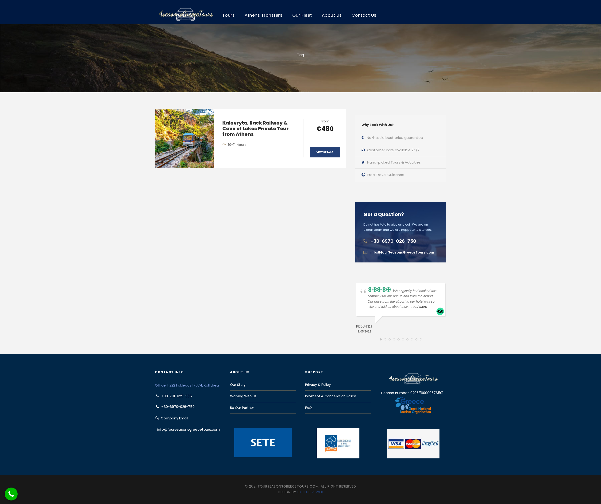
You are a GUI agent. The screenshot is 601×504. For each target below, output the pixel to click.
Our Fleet (302, 15)
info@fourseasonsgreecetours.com (188, 429)
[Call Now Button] (11, 494)
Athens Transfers (263, 15)
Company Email (174, 418)
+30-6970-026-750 (393, 241)
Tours (228, 15)
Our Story (238, 384)
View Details (324, 152)
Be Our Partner (242, 407)
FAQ (308, 407)
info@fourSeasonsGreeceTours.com (402, 252)
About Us (332, 15)
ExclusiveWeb (310, 492)
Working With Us (243, 396)
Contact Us (364, 15)
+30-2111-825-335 (176, 396)
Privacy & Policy (318, 384)
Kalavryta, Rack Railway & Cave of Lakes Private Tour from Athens (255, 128)
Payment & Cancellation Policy (330, 396)
